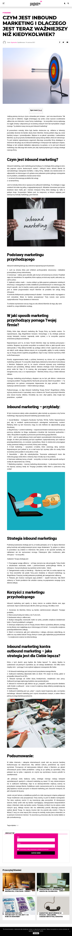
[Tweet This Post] (63, 42)
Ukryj (40, 110)
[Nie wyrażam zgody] (70, 931)
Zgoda (36, 933)
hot (17, 825)
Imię (18, 837)
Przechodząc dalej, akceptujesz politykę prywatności (34, 849)
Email (19, 843)
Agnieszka (14, 42)
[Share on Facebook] (59, 42)
